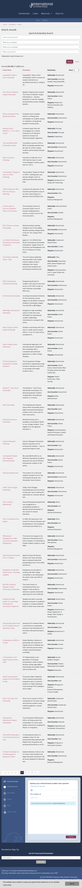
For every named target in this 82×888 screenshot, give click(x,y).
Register (45, 20)
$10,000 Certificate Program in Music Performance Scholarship (11, 586)
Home (4, 24)
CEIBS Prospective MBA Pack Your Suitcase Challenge (11, 191)
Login (38, 20)
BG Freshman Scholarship (11, 296)
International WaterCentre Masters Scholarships (10, 720)
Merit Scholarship (8, 405)
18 (32, 772)
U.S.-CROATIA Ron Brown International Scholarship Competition (11, 242)
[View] (70, 75)
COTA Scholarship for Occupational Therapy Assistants (10, 363)
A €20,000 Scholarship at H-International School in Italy (11, 737)
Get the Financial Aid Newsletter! (41, 853)
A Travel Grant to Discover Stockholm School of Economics (10, 208)
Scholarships (24, 13)
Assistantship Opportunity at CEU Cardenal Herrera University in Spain (11, 625)
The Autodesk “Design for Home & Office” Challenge (11, 174)
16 (25, 772)
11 (9, 772)
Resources (45, 13)
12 (12, 772)
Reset (77, 62)
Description (26, 70)
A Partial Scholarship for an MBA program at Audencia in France (11, 754)
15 (22, 772)
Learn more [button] (7, 885)
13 (15, 772)
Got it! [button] (72, 883)
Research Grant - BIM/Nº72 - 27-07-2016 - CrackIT (11, 130)
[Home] (41, 5)
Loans (35, 13)
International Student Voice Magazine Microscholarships (10, 458)
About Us (59, 13)
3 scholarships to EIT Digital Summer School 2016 (10, 659)
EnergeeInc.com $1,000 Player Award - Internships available (11, 572)
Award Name (7, 70)
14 (19, 772)
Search (70, 62)
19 (35, 772)
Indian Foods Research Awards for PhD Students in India (11, 679)
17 (29, 772)
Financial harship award (10, 473)
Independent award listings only (12, 56)
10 (5, 772)
